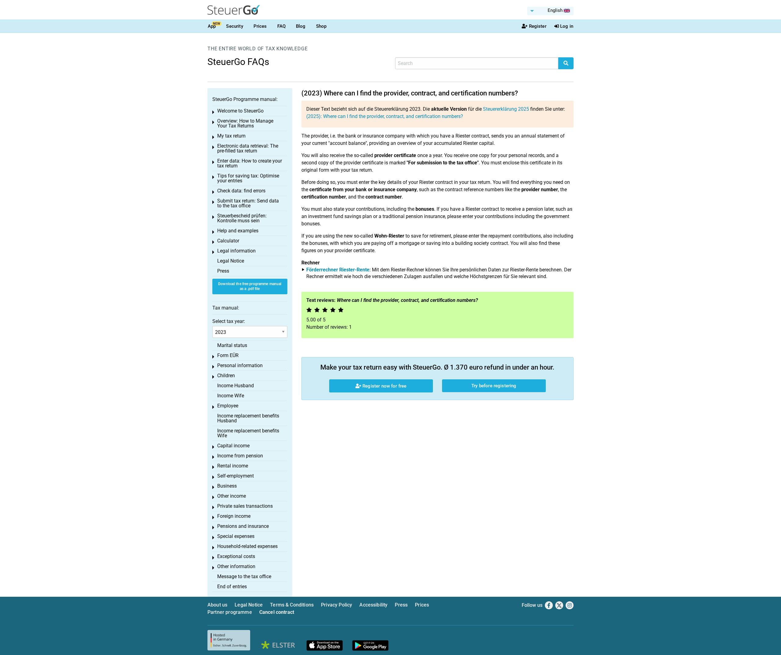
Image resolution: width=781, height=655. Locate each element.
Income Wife (230, 396)
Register (537, 26)
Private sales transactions (245, 506)
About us (217, 605)
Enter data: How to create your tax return (249, 163)
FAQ (281, 26)
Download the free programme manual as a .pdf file (249, 286)
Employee (227, 406)
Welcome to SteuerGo (240, 111)
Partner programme (229, 612)
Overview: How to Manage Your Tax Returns (245, 123)
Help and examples (237, 231)
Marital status (232, 345)
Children (226, 375)
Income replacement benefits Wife (248, 433)
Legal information (236, 251)
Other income (231, 496)
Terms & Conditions (292, 605)
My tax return (231, 136)
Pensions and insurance (243, 526)
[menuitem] (550, 11)
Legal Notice (230, 261)
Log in (566, 26)
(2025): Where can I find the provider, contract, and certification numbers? (384, 116)
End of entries (232, 586)
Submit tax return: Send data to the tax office (248, 203)
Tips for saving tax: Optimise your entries (248, 178)
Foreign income (233, 516)
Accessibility (373, 605)
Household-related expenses (247, 546)
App (212, 26)
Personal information (240, 365)
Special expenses (235, 536)
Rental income (232, 466)
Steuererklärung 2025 (506, 109)
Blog (301, 26)
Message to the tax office (244, 576)
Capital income (233, 446)
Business (227, 486)
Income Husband (235, 385)
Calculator (228, 241)
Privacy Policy (336, 605)
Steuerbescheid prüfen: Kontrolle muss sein (242, 218)
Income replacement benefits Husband (248, 418)
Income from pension (240, 456)
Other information (236, 566)
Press (223, 271)
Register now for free (383, 386)
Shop (321, 26)
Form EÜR (228, 355)
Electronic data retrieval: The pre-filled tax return (247, 148)
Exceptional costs (236, 556)
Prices (260, 26)
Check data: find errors (241, 191)
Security (234, 26)
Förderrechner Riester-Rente (337, 270)
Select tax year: (228, 321)
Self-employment (235, 476)
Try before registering (493, 385)
